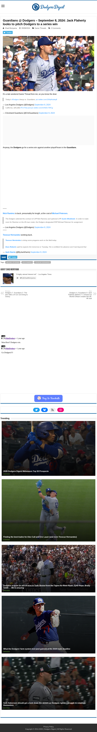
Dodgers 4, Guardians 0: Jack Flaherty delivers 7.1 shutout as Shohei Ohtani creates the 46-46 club (80, 294)
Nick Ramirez (9, 213)
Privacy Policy (48, 727)
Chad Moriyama (11, 28)
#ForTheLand (25, 108)
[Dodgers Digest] (48, 6)
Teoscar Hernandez (11, 235)
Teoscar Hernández (13, 240)
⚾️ (48, 398)
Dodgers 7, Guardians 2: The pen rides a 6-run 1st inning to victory (16, 293)
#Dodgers (15, 99)
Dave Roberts (10, 247)
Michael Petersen (59, 213)
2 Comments (56, 28)
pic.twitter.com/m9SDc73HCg (42, 108)
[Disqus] (48, 363)
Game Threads (40, 28)
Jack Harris (10, 252)
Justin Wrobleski (68, 219)
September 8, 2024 (43, 105)
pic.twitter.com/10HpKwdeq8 (46, 99)
